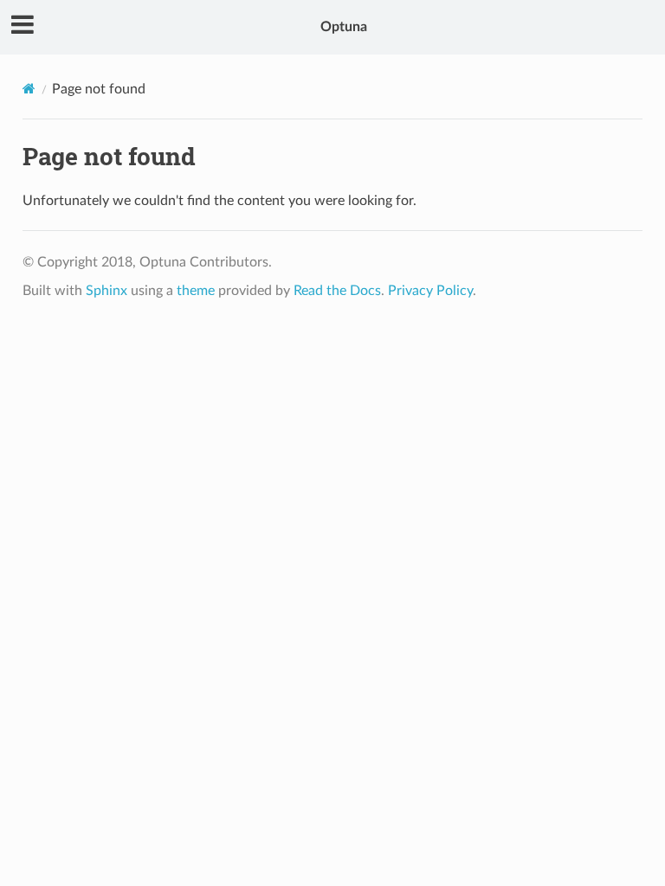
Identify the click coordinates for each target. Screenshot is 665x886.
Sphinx (106, 291)
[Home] (29, 88)
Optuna (343, 27)
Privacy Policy (430, 291)
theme (196, 291)
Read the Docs (337, 291)
